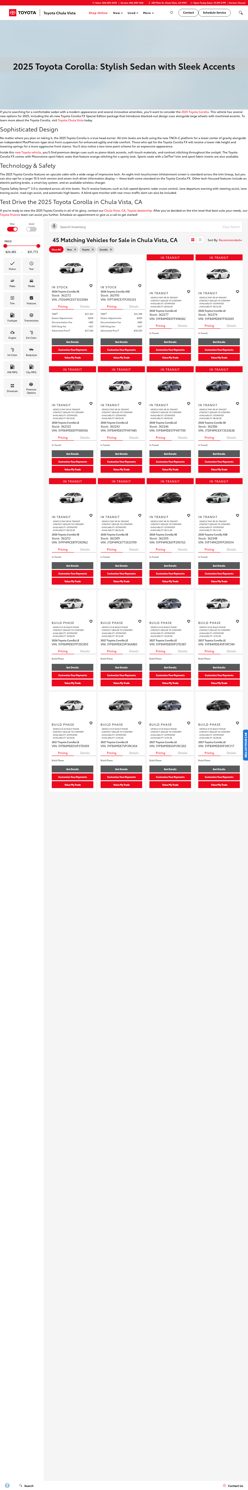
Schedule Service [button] (214, 12)
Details (85, 306)
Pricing (63, 306)
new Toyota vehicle (28, 152)
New (12, 223)
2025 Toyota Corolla (195, 112)
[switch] (12, 227)
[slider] (5, 246)
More (147, 13)
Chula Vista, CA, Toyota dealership (128, 210)
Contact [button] (188, 12)
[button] (240, 12)
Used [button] (131, 13)
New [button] (117, 13)
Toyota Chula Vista (71, 120)
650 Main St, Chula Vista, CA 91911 (169, 2)
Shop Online (98, 13)
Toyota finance (10, 214)
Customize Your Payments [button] (72, 349)
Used (31, 223)
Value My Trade (72, 357)
